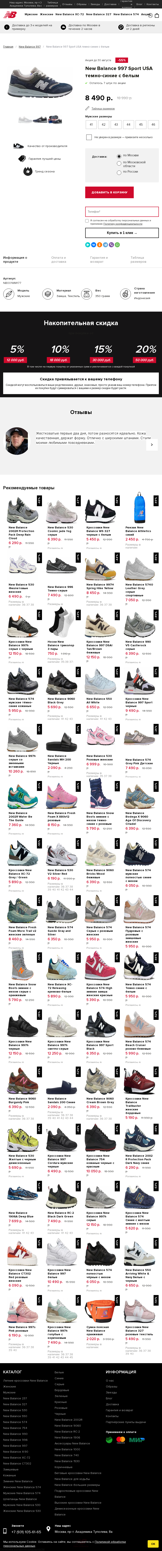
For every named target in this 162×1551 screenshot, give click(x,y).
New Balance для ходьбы (72, 1479)
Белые (59, 1372)
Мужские (31, 14)
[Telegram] (105, 244)
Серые (59, 1384)
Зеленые (61, 1396)
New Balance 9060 (68, 1425)
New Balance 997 (30, 46)
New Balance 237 (15, 1398)
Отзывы (67, 4)
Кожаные (9, 1475)
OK (153, 1544)
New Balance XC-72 (69, 14)
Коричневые (64, 1467)
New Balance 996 (15, 1440)
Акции (145, 14)
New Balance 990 (15, 1434)
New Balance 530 (15, 1410)
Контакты (153, 4)
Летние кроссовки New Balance (25, 1380)
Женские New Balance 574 (22, 1487)
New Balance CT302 (17, 1463)
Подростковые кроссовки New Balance (76, 1494)
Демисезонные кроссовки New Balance (77, 1511)
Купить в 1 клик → (122, 233)
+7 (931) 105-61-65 (26, 1532)
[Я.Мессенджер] (87, 244)
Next (152, 445)
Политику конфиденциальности (122, 224)
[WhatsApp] (117, 244)
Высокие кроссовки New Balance (78, 1502)
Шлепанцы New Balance (20, 1499)
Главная (8, 46)
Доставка (110, 4)
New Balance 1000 (67, 1449)
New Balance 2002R (68, 1420)
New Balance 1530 (67, 1461)
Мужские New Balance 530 (21, 1505)
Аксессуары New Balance (72, 1443)
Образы (81, 4)
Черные (60, 1414)
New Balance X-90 (15, 1451)
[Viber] (111, 244)
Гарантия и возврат (119, 1410)
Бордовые (62, 1390)
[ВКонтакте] (93, 244)
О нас (110, 1380)
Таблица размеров (52, 4)
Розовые (61, 1408)
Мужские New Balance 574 (21, 1493)
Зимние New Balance (18, 1481)
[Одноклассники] (99, 244)
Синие (59, 1378)
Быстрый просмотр (23, 494)
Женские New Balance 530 (22, 1511)
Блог (139, 4)
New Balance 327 (98, 14)
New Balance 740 (67, 1455)
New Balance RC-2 (67, 1431)
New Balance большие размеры (77, 1485)
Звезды (95, 4)
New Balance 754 (15, 1428)
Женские (46, 14)
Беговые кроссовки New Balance (78, 1473)
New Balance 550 (15, 1416)
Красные (61, 1402)
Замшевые (11, 1469)
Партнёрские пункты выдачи (126, 1422)
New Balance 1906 (67, 1437)
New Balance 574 (126, 14)
